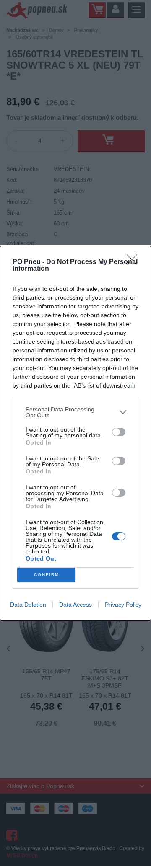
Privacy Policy (123, 604)
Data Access (75, 604)
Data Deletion (28, 604)
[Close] (135, 262)
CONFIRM (46, 574)
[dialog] (75, 433)
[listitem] (75, 412)
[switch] (118, 432)
